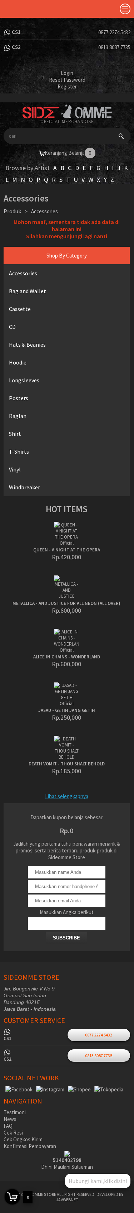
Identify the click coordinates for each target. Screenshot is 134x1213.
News (10, 1119)
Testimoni (15, 1112)
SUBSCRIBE (66, 938)
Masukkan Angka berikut (67, 912)
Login (67, 73)
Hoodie (17, 362)
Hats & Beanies (27, 344)
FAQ (8, 1125)
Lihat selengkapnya (66, 796)
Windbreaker (24, 487)
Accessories (23, 273)
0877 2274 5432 (114, 32)
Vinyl (15, 469)
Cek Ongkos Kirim (23, 1139)
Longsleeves (24, 380)
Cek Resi (13, 1132)
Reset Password (67, 79)
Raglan (17, 415)
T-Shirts (19, 451)
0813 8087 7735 (114, 47)
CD (12, 326)
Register (67, 86)
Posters (18, 398)
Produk (12, 211)
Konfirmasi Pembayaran (30, 1146)
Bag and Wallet (27, 291)
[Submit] (121, 136)
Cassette (20, 308)
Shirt (15, 433)
